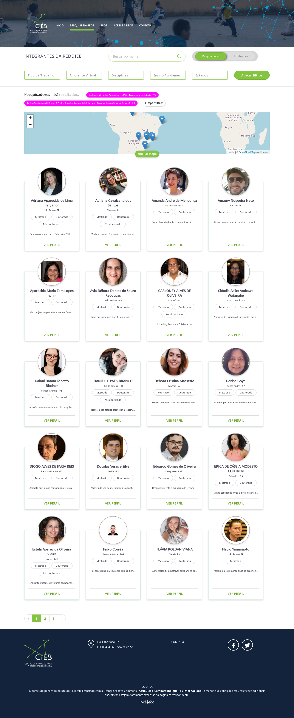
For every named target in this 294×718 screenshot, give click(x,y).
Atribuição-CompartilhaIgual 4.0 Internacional (170, 691)
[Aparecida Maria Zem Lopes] (146, 136)
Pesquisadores (210, 56)
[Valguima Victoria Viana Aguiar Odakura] (138, 136)
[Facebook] (233, 645)
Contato (177, 642)
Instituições (241, 56)
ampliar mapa (147, 154)
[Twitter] (247, 645)
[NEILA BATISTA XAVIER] (132, 112)
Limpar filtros (154, 103)
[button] (42, 75)
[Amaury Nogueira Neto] (162, 120)
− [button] (30, 124)
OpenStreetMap (247, 152)
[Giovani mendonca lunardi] (145, 145)
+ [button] (30, 117)
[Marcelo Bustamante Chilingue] (152, 137)
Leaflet (231, 152)
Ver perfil (52, 244)
